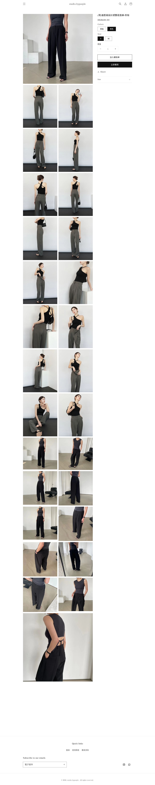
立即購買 (115, 64)
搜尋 (68, 750)
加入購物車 (115, 57)
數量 (99, 44)
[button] (24, 4)
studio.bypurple (73, 780)
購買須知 (85, 750)
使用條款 (75, 750)
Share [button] (103, 72)
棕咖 (102, 29)
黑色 (111, 29)
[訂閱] (64, 764)
